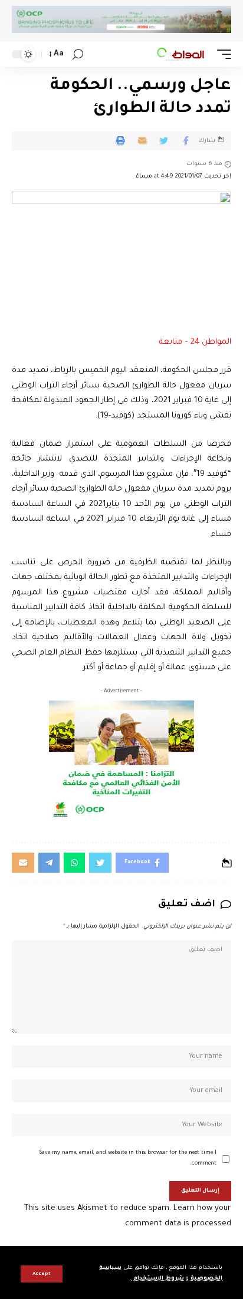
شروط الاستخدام (158, 1278)
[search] (78, 54)
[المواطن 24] (180, 54)
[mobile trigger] (221, 54)
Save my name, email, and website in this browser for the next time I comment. (128, 1158)
